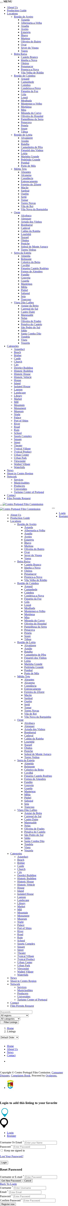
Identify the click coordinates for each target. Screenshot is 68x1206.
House (17, 380)
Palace (17, 417)
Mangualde (27, 314)
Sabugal (25, 293)
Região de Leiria (23, 134)
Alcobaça (26, 215)
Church (18, 361)
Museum (19, 411)
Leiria (24, 153)
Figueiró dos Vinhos (32, 150)
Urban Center (21, 454)
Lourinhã (26, 234)
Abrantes (26, 172)
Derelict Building (23, 367)
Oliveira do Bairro (31, 41)
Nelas (24, 318)
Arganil (25, 78)
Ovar (24, 44)
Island (17, 383)
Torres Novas (28, 203)
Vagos (24, 50)
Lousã (24, 97)
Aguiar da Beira (30, 305)
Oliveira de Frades (31, 321)
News (10, 470)
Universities (20, 489)
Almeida (25, 255)
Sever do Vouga (30, 47)
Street (17, 442)
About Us (12, 7)
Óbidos (25, 240)
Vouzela (25, 342)
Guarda (25, 280)
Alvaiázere (27, 137)
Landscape (20, 392)
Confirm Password (10, 1200)
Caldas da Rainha (30, 231)
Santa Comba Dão (31, 333)
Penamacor (27, 66)
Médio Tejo (20, 168)
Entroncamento (29, 181)
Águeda (25, 19)
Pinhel (24, 290)
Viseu (24, 339)
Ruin (16, 429)
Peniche (25, 243)
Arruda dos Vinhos (31, 221)
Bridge (17, 355)
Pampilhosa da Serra (32, 119)
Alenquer (26, 218)
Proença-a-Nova (30, 69)
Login (62, 513)
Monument (20, 408)
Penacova (26, 122)
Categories (13, 346)
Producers (19, 485)
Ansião (25, 140)
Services (18, 479)
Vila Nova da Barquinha (34, 209)
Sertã (24, 196)
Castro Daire (28, 311)
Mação (24, 187)
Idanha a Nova (29, 60)
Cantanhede (27, 81)
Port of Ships (21, 420)
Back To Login (8, 1184)
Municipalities (21, 482)
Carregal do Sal (29, 308)
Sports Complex (23, 436)
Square (18, 439)
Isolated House (22, 386)
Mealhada (26, 100)
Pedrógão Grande (30, 159)
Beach (17, 352)
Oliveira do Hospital (32, 116)
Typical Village (22, 448)
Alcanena (26, 175)
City (16, 364)
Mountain (19, 405)
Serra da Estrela (22, 252)
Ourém (25, 193)
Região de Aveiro (23, 16)
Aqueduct (19, 349)
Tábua (24, 131)
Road (17, 426)
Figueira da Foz (29, 91)
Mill (16, 402)
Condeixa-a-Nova (31, 88)
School (18, 433)
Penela (24, 125)
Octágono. (51, 1075)
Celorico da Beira (30, 262)
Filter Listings (10, 1022)
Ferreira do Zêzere (31, 184)
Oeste (17, 212)
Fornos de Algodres (32, 271)
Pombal (25, 162)
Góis (23, 94)
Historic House (22, 374)
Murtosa (25, 38)
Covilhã (25, 265)
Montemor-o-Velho (31, 103)
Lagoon (18, 389)
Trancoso (26, 299)
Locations (12, 13)
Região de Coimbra (24, 75)
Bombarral (27, 224)
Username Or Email (11, 1142)
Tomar (24, 200)
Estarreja (26, 32)
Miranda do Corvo (31, 113)
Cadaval (25, 227)
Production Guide (17, 10)
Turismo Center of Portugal (29, 492)
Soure (24, 128)
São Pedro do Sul (30, 327)
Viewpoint (19, 461)
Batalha (25, 144)
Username (5, 1187)
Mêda (24, 287)
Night (17, 414)
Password (5, 1146)
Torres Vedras (28, 249)
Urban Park (20, 457)
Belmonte (26, 259)
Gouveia (25, 277)
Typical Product (22, 451)
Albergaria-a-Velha (31, 22)
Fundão (25, 274)
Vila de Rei (27, 206)
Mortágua (26, 106)
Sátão (24, 330)
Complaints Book (20, 1075)
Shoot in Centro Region (20, 473)
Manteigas (26, 283)
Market (18, 398)
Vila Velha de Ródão (32, 72)
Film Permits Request (19, 498)
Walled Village (22, 464)
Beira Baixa (20, 53)
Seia (23, 296)
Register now (7, 1204)
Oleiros (25, 63)
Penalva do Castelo (31, 324)
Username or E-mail (11, 1176)
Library (18, 395)
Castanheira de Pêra (32, 147)
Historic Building (23, 370)
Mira (23, 109)
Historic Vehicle (23, 377)
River (17, 423)
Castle (17, 358)
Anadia (25, 26)
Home (10, 1028)
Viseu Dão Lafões (24, 302)
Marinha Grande (30, 156)
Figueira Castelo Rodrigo (35, 268)
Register (63, 516)
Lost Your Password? (11, 1156)
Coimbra (26, 85)
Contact (11, 495)
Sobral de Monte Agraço (34, 246)
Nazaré (25, 237)
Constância (27, 178)
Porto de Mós (28, 165)
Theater (18, 445)
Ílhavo (24, 35)
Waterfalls (19, 467)
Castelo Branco (29, 57)
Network (12, 476)
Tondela (25, 336)
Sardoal (25, 190)
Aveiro (24, 29)
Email (3, 1192)
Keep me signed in (14, 1150)
